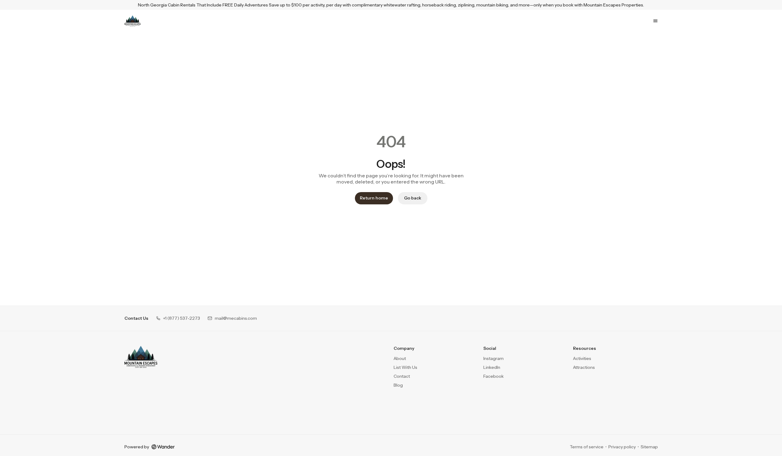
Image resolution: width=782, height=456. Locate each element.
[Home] (140, 357)
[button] (178, 318)
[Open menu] (655, 21)
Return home (374, 198)
